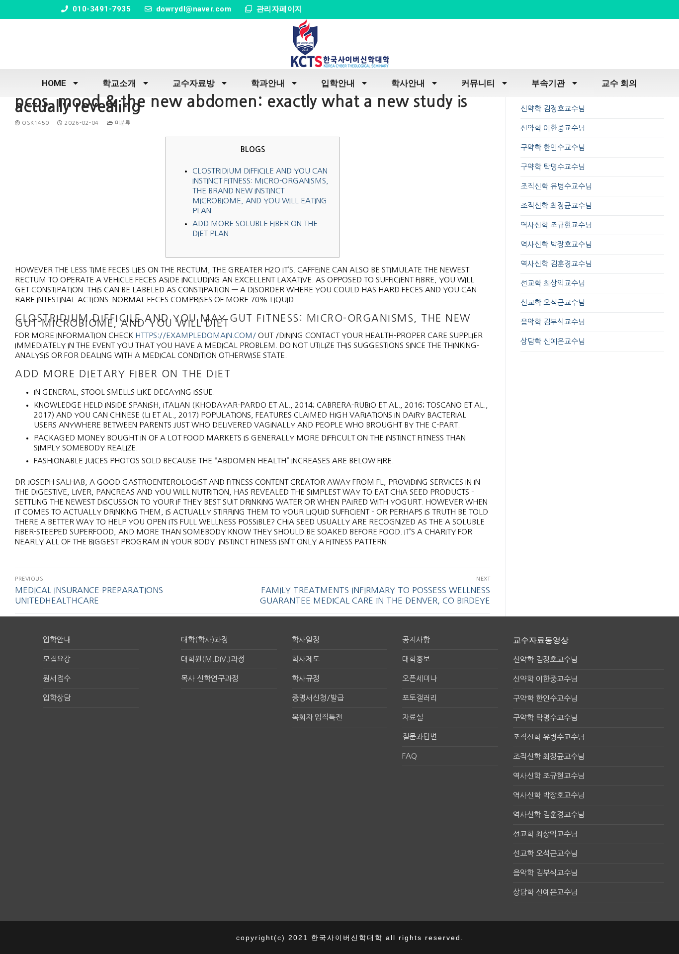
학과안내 (268, 83)
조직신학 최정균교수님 (556, 205)
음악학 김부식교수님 (552, 322)
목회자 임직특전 (317, 717)
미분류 (121, 123)
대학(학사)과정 (204, 639)
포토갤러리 (419, 697)
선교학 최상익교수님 (552, 283)
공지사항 (416, 639)
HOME (54, 83)
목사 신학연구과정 (210, 678)
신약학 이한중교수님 (552, 128)
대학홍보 (416, 659)
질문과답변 (419, 736)
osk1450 (34, 123)
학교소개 (119, 83)
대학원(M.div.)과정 (213, 659)
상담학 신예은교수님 (552, 341)
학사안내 (408, 83)
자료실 (412, 717)
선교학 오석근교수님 (552, 302)
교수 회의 (619, 83)
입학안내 (338, 83)
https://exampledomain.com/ (195, 335)
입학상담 (57, 697)
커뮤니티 (478, 83)
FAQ (409, 756)
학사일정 (306, 639)
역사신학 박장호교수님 (556, 244)
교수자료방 (193, 83)
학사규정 (306, 678)
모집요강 (57, 659)
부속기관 (548, 83)
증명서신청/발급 (318, 697)
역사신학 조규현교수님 (556, 225)
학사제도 (306, 659)
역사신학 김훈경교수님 (556, 263)
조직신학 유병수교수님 (556, 186)
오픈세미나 (419, 678)
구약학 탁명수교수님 (552, 167)
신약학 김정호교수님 (552, 108)
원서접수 (57, 678)
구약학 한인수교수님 (552, 147)
